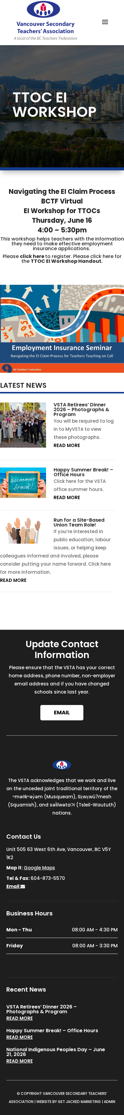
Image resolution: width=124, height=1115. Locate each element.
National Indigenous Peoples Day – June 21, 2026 (55, 1052)
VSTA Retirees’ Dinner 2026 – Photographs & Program (81, 409)
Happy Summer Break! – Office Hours (83, 472)
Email (62, 712)
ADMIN (109, 1101)
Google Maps (39, 868)
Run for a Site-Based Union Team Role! (79, 522)
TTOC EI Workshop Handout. (67, 261)
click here (32, 256)
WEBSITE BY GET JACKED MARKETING (68, 1101)
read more (67, 445)
